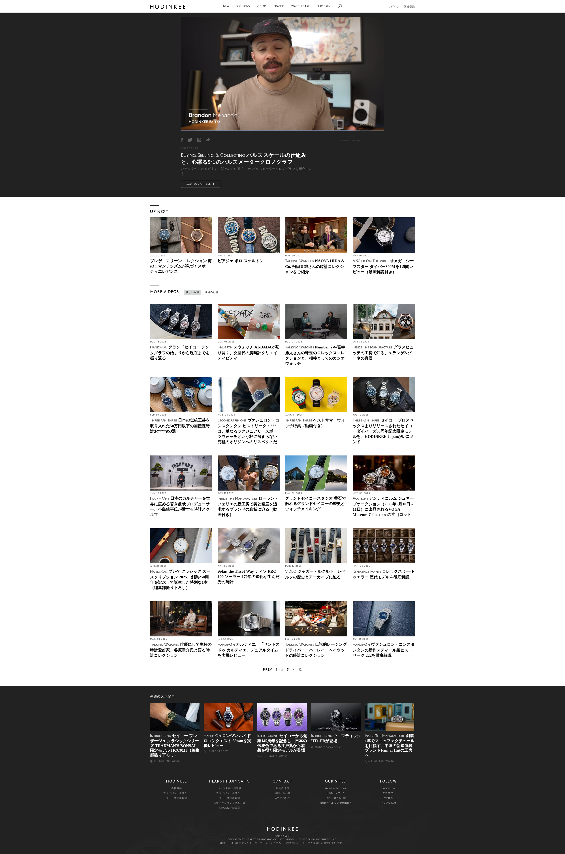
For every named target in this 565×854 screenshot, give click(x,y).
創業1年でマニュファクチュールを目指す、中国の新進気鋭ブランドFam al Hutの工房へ (389, 745)
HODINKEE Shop (336, 798)
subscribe (324, 6)
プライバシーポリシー (176, 793)
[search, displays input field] (340, 6)
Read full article (198, 184)
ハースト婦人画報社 (229, 788)
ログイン (393, 7)
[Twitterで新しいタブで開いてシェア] (190, 140)
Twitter (388, 793)
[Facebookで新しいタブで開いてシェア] (182, 140)
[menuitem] (226, 6)
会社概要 (176, 788)
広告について (282, 798)
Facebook (388, 788)
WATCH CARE (300, 6)
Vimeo (388, 798)
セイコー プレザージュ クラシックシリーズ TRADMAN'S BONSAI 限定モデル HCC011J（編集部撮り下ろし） (175, 745)
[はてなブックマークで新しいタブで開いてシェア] (199, 140)
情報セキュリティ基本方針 (229, 803)
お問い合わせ (282, 793)
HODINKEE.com (335, 788)
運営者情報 (282, 788)
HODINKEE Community (335, 803)
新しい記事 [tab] (193, 292)
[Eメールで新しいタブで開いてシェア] (208, 140)
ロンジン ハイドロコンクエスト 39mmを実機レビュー (227, 741)
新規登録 (409, 7)
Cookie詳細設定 (229, 808)
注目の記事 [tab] (211, 292)
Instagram (388, 803)
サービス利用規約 (176, 798)
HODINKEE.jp (335, 793)
